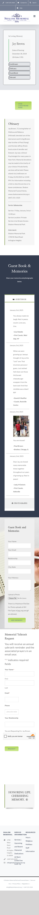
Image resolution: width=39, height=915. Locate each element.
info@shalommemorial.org (10, 863)
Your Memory (13, 578)
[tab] (19, 298)
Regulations (25, 884)
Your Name (12, 541)
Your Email (12, 550)
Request (11, 749)
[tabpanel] (19, 402)
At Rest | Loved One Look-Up (18, 860)
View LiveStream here (23, 105)
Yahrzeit (13, 77)
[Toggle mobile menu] (34, 16)
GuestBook (14, 73)
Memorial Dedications (18, 851)
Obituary (13, 68)
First (6, 679)
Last (6, 688)
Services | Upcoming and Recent (18, 843)
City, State (12, 567)
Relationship (12, 558)
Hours (28, 837)
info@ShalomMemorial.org (14, 887)
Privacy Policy (16, 884)
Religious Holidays (29, 842)
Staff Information (30, 849)
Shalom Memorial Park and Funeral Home (17, 880)
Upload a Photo (14, 594)
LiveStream (14, 64)
